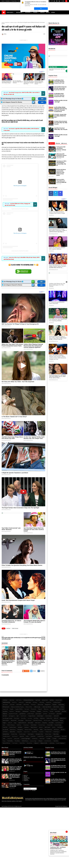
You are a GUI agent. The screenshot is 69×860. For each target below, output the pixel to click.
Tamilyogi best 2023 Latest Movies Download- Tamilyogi (61, 148)
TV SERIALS (4, 16)
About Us (20, 1)
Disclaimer (8, 1)
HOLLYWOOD (27, 12)
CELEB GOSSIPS (10, 12)
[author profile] (3, 34)
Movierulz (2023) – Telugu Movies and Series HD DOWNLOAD (61, 181)
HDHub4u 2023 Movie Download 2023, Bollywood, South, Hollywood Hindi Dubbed (61, 172)
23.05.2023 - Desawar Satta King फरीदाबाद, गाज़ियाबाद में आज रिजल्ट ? (60, 116)
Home (3, 1)
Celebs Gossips (13, 22)
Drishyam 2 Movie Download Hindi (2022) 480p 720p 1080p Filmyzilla (60, 123)
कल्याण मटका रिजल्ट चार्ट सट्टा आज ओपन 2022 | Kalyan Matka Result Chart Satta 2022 (60, 88)
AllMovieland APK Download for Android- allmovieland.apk (61, 155)
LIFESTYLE (42, 12)
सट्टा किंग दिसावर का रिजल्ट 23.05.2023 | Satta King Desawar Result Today (59, 82)
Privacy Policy (14, 1)
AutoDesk (7, 22)
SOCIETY (48, 12)
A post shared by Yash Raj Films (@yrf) (20, 208)
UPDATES (35, 12)
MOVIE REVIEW (19, 12)
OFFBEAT (53, 12)
